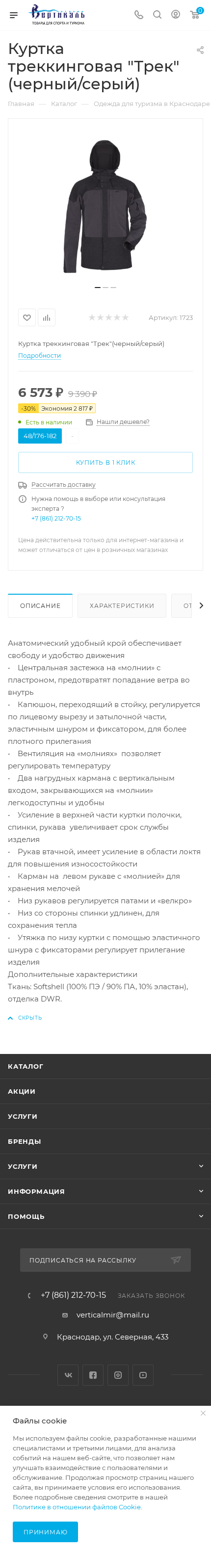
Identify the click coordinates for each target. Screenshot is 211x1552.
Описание (40, 605)
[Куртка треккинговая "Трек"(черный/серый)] (105, 205)
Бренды (24, 1141)
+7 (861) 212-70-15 (56, 518)
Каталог (26, 1066)
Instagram (118, 1375)
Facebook (93, 1375)
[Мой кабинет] (175, 15)
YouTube (143, 1375)
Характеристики (122, 605)
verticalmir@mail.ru (113, 1314)
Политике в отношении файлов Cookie (77, 1507)
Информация (36, 1191)
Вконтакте (68, 1375)
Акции (22, 1091)
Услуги (23, 1116)
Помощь (26, 1216)
